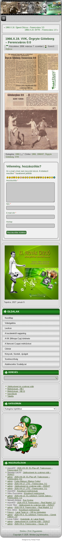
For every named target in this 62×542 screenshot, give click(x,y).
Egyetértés (37, 531)
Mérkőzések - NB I (15, 389)
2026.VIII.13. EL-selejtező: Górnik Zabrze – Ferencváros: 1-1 (29, 497)
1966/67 (40, 154)
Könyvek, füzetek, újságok (16, 354)
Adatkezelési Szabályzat (15, 364)
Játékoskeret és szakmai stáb (20, 386)
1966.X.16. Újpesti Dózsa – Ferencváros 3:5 (25, 27)
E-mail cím (11, 213)
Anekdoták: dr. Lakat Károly (32, 519)
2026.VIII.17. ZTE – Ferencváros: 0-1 (30, 484)
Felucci (10, 512)
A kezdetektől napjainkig (15, 333)
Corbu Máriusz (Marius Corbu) (27, 481)
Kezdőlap (9, 318)
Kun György (28, 500)
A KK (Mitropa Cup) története (17, 338)
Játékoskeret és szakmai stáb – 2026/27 (29, 473)
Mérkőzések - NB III (16, 391)
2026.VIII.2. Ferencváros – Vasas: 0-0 (31, 524)
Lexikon (8, 328)
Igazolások (12, 394)
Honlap (9, 222)
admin (10, 477)
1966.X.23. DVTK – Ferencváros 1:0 (40, 30)
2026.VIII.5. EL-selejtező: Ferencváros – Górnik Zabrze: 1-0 (31, 516)
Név (8, 204)
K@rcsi (9, 49)
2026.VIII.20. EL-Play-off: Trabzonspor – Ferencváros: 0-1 (30, 469)
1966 (17, 154)
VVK (17, 157)
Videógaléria (10, 323)
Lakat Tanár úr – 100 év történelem (30, 512)
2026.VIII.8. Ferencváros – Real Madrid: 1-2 (36, 502)
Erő (29, 531)
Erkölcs (23, 531)
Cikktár (8, 349)
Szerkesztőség (11, 359)
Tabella (10, 396)
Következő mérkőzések (27, 491)
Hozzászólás (12, 181)
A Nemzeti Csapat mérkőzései (18, 344)
